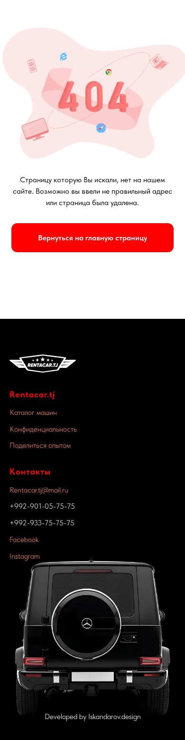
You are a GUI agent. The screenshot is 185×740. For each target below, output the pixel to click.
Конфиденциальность (43, 429)
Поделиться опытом (40, 445)
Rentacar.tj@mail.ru (38, 489)
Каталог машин (33, 412)
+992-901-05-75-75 (42, 506)
